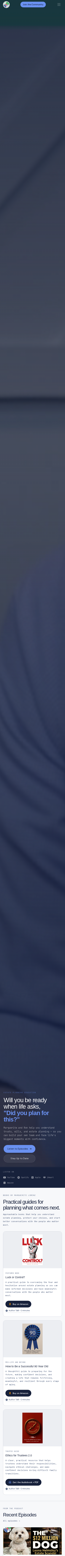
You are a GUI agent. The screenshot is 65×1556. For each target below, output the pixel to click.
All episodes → (11, 1521)
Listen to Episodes (17, 1148)
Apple (38, 1177)
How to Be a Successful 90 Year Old (26, 1366)
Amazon (10, 1183)
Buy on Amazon (20, 1304)
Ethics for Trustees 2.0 (18, 1455)
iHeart (50, 1177)
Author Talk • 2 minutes (19, 1310)
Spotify (25, 1177)
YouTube (11, 1177)
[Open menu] (59, 4)
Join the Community (33, 4)
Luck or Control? (15, 1277)
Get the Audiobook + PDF (25, 1482)
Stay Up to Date (20, 1158)
